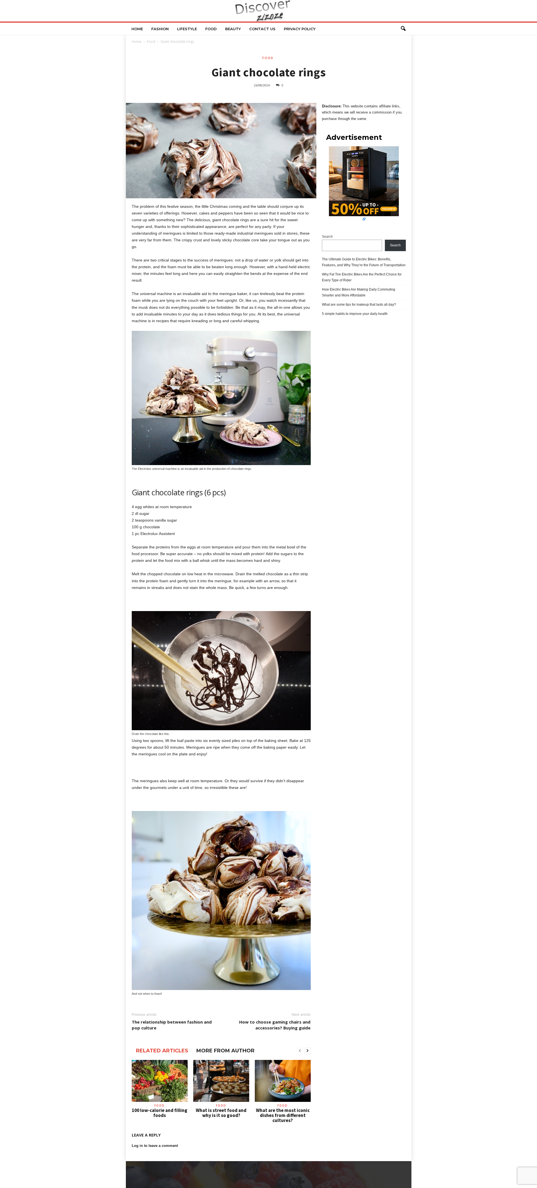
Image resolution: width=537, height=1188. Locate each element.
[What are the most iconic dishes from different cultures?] (283, 1081)
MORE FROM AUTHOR (225, 1051)
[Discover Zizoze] (268, 11)
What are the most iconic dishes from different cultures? (283, 1115)
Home (137, 29)
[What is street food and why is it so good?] (221, 1081)
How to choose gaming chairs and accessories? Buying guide (274, 1025)
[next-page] (307, 1051)
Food (211, 29)
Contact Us (262, 29)
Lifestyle (187, 29)
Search (327, 237)
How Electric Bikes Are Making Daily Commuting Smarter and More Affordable (358, 292)
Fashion (160, 29)
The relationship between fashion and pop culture (172, 1025)
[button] (403, 29)
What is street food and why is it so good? (221, 1112)
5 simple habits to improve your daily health (355, 314)
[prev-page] (300, 1051)
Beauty (233, 29)
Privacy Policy (299, 29)
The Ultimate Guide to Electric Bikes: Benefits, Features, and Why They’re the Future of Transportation (364, 262)
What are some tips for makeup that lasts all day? (359, 305)
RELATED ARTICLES (162, 1051)
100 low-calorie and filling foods (159, 1112)
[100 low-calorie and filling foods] (160, 1081)
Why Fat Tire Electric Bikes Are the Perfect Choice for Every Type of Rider (362, 277)
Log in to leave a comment (155, 1146)
